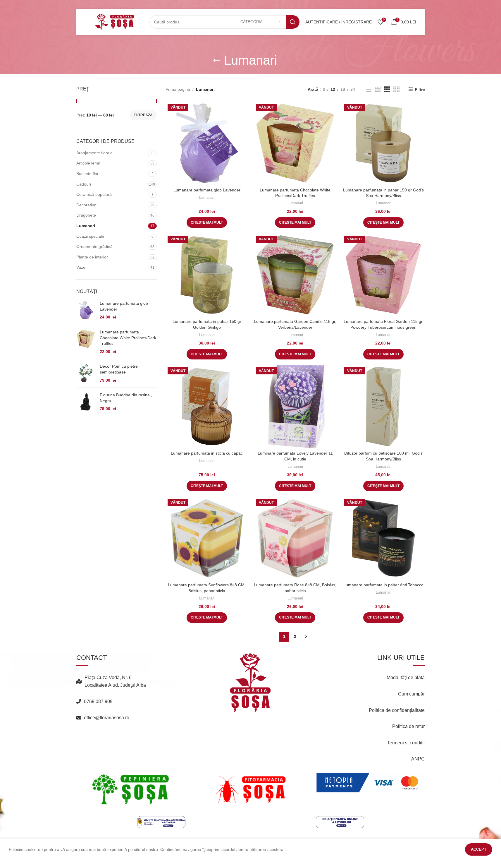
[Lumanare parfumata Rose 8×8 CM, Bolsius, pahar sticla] (295, 538)
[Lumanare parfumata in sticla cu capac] (207, 406)
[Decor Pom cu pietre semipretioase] (85, 373)
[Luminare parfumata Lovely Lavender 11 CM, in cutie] (295, 406)
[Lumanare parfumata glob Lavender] (85, 310)
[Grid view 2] (378, 89)
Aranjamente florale (94, 152)
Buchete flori (87, 173)
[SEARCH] (292, 22)
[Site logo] (114, 21)
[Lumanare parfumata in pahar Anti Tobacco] (383, 538)
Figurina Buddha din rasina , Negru (126, 398)
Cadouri (83, 184)
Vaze (80, 267)
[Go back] (216, 60)
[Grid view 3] (387, 89)
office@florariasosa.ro (106, 717)
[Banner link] (130, 789)
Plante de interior (92, 257)
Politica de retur (408, 726)
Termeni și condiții (406, 742)
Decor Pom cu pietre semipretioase (119, 369)
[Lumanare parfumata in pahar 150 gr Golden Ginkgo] (207, 275)
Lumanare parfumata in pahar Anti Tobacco (383, 585)
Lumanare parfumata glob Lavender (124, 306)
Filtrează (143, 115)
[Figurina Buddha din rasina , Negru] (85, 402)
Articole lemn (88, 163)
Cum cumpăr (411, 693)
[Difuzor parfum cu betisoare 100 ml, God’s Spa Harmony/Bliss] (383, 406)
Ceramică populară (94, 194)
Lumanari (85, 225)
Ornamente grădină (94, 246)
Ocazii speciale (90, 236)
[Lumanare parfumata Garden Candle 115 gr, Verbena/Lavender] (295, 275)
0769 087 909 (98, 701)
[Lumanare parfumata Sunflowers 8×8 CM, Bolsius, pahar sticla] (207, 538)
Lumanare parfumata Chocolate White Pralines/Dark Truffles (128, 338)
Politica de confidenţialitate (397, 710)
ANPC (418, 758)
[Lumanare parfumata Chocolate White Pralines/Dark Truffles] (85, 341)
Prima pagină (178, 89)
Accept (478, 849)
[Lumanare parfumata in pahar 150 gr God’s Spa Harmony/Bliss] (383, 143)
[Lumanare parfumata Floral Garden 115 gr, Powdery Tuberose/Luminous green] (383, 275)
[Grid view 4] (396, 89)
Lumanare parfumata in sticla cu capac (207, 453)
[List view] (368, 89)
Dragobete (86, 215)
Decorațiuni (86, 205)
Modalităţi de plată (406, 677)
